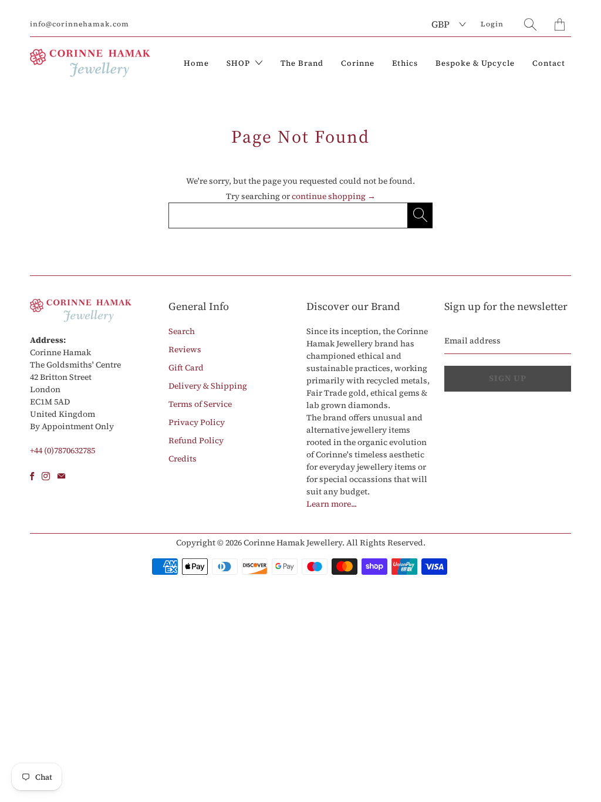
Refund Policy (196, 440)
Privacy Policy (196, 422)
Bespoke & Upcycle (475, 63)
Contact (548, 63)
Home (196, 63)
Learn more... (331, 504)
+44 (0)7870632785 (62, 450)
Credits (182, 458)
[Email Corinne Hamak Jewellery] (61, 476)
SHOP (239, 63)
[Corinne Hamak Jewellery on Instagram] (46, 476)
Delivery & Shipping (207, 386)
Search (181, 331)
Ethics (405, 63)
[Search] (530, 24)
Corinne (357, 63)
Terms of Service (200, 404)
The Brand (302, 63)
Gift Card (186, 367)
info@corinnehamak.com (79, 24)
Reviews (184, 349)
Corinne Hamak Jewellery (293, 542)
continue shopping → (334, 196)
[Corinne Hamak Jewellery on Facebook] (32, 476)
